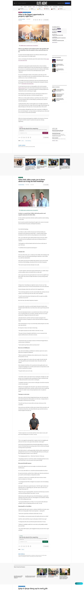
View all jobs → (55, 140)
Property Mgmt (55, 6)
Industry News (22, 586)
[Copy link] (41, 20)
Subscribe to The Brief (61, 3)
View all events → (54, 42)
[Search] (16, 3)
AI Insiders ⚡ (67, 3)
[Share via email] (40, 20)
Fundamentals (46, 6)
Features (25, 6)
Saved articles (61, 6)
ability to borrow (21, 87)
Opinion (34, 6)
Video (51, 6)
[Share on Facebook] (34, 20)
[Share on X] (38, 20)
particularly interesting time (27, 83)
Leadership (29, 6)
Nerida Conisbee (22, 19)
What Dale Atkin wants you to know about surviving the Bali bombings (31, 180)
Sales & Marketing (26, 12)
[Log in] (14, 3)
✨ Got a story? (79, 583)
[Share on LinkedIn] (36, 20)
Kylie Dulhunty (21, 184)
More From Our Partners (19, 157)
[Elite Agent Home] (42, 3)
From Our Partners (56, 57)
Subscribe (45, 132)
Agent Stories (40, 6)
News (22, 6)
